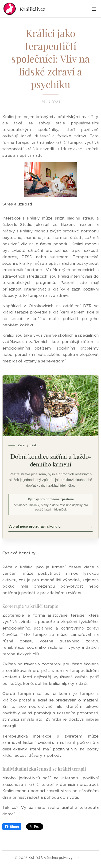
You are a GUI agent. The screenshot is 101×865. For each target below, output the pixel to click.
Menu (94, 8)
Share (14, 826)
